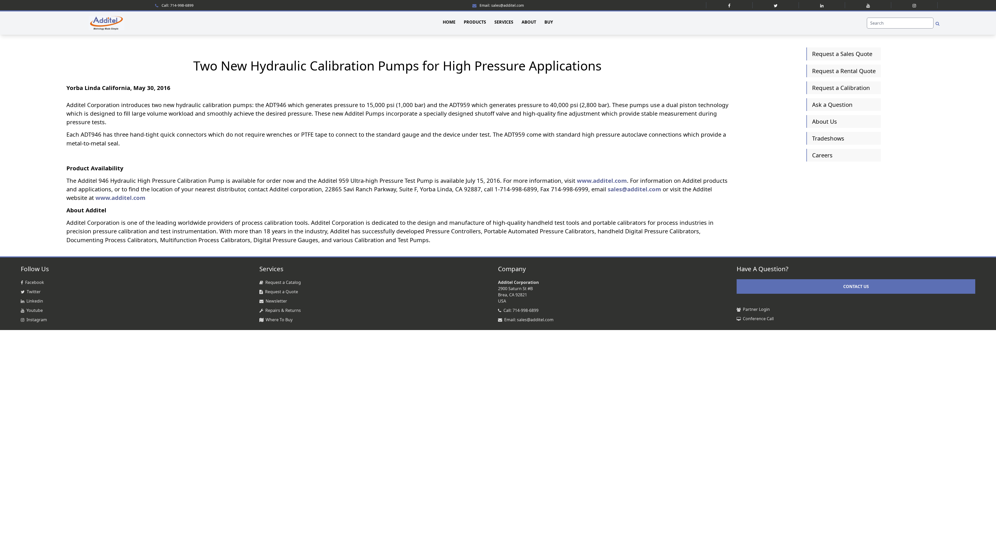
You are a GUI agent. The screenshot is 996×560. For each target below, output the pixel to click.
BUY (548, 22)
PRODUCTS (475, 22)
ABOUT (529, 22)
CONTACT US (856, 286)
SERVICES (503, 22)
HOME (449, 22)
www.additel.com (602, 180)
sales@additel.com (634, 189)
